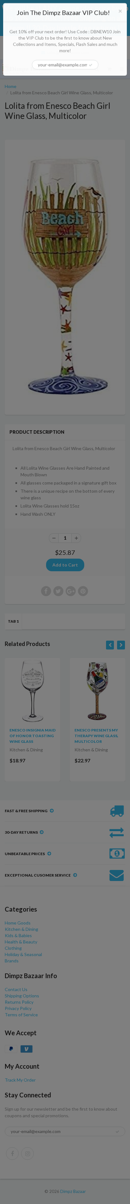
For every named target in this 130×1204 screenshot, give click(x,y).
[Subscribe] (90, 65)
